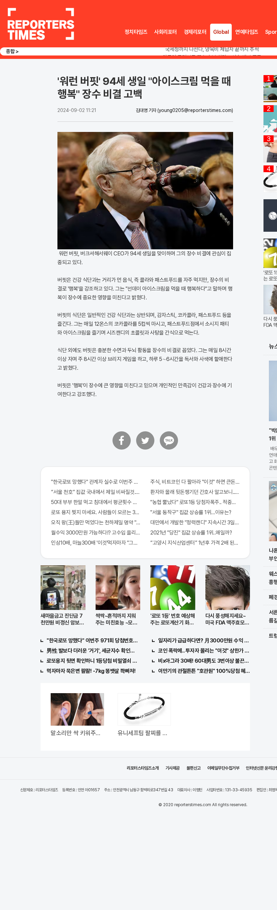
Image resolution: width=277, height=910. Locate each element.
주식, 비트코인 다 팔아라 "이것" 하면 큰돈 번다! (195, 482)
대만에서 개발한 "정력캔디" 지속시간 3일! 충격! (195, 522)
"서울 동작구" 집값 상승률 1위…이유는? (190, 512)
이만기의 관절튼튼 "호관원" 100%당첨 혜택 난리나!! (204, 671)
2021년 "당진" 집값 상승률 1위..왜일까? (191, 532)
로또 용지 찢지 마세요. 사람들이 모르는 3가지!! (95, 512)
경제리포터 (195, 32)
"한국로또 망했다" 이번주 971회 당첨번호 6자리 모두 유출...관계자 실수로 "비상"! (92, 640)
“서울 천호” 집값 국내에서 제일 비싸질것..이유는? (95, 492)
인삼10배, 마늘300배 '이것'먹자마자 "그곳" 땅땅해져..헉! (95, 543)
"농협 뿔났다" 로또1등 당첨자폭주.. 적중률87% (195, 502)
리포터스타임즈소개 (143, 768)
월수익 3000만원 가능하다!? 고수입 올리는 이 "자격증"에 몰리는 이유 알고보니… (95, 532)
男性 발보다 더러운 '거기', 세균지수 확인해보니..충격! (92, 650)
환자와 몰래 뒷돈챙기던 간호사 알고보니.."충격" (195, 492)
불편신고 (193, 768)
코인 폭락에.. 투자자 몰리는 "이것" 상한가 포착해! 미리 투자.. (204, 650)
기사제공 (173, 768)
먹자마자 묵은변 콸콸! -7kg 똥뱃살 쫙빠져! (91, 671)
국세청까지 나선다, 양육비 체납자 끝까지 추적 (212, 49)
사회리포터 (165, 32)
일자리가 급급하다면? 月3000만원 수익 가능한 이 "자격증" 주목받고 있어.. (204, 640)
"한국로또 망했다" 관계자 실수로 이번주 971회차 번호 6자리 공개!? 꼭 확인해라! (95, 482)
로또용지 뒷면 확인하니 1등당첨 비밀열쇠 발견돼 (92, 661)
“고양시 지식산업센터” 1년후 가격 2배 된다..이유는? (195, 543)
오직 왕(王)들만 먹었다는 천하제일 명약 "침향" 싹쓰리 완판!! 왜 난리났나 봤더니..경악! (95, 522)
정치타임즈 (136, 32)
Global (221, 32)
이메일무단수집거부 (223, 768)
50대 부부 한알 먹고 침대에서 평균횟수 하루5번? (95, 502)
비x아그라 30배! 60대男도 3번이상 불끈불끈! (204, 661)
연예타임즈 (246, 32)
